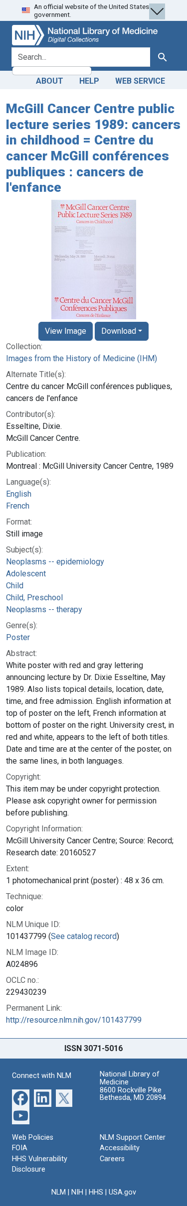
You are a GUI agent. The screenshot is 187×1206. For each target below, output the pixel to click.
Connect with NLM (41, 1076)
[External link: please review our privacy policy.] (20, 1097)
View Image (65, 331)
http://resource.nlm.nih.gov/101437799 (74, 1020)
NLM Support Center (133, 1137)
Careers (112, 1159)
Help (89, 81)
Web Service (140, 81)
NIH (77, 1192)
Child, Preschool (34, 597)
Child (14, 585)
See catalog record (84, 936)
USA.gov (122, 1192)
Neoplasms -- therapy (44, 609)
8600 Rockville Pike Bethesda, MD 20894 (133, 1094)
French (17, 506)
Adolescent (26, 573)
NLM (58, 1192)
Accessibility (120, 1148)
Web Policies (32, 1137)
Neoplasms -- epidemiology (55, 561)
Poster (18, 637)
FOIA (19, 1148)
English (18, 494)
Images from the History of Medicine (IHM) (81, 358)
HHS (96, 1192)
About (49, 81)
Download (118, 331)
